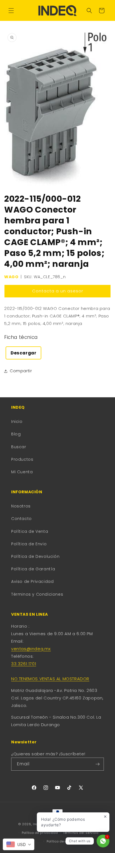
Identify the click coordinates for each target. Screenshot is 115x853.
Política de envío (60, 841)
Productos (22, 459)
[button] (11, 10)
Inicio (17, 421)
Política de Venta (29, 531)
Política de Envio (29, 544)
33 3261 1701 (23, 664)
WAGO (11, 277)
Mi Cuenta (22, 472)
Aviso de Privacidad (32, 581)
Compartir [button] (21, 371)
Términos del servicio (81, 832)
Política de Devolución (35, 556)
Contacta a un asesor (57, 291)
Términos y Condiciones (37, 594)
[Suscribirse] (97, 764)
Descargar (23, 353)
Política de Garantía (33, 569)
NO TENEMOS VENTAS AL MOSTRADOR (50, 679)
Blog (16, 434)
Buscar (18, 447)
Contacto (21, 518)
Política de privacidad (40, 832)
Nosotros (21, 506)
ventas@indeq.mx (31, 649)
